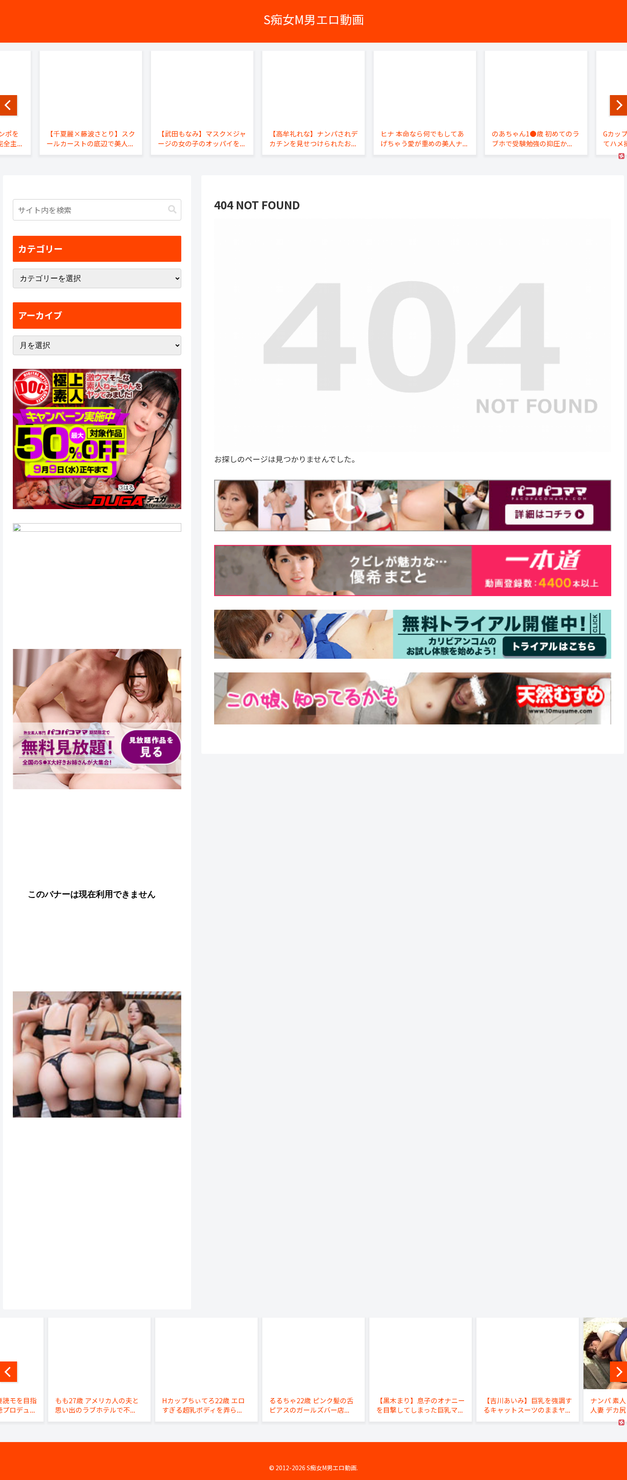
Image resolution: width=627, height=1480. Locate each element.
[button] (172, 209)
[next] (618, 105)
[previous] (8, 105)
